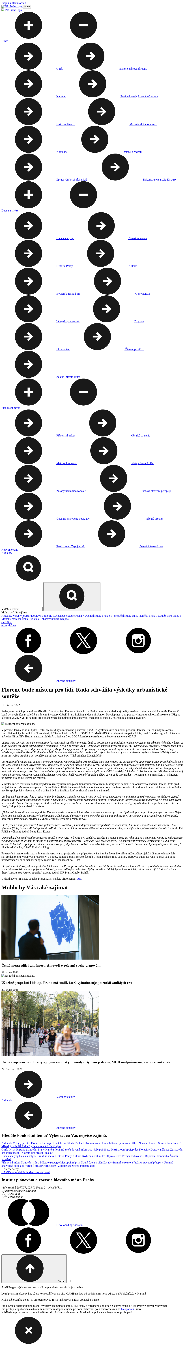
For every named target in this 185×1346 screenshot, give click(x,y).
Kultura (77, 1156)
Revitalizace (60, 615)
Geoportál (16, 1172)
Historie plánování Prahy (30, 1149)
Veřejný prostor (22, 615)
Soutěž (162, 615)
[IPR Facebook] (28, 653)
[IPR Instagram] (138, 653)
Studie (71, 615)
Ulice (135, 615)
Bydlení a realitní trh (41, 1146)
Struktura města (46, 1156)
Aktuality (7, 615)
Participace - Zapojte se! (57, 1165)
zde (79, 878)
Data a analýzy (10, 1156)
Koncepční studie (121, 615)
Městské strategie (50, 1162)
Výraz (5, 608)
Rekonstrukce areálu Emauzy (36, 1152)
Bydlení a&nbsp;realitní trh (44, 618)
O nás (5, 1149)
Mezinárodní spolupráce (125, 1149)
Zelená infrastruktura (83, 1165)
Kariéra (50, 1149)
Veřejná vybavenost (133, 1156)
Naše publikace (102, 1149)
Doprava (36, 615)
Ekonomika (162, 1156)
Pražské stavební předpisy (149, 1162)
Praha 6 (106, 615)
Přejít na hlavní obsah (13, 2)
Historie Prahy (63, 1156)
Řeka (25, 618)
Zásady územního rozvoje (118, 1162)
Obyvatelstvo (114, 1156)
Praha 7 (80, 615)
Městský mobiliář (11, 618)
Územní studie (93, 615)
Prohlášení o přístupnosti (36, 1172)
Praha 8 (177, 615)
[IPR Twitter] (83, 653)
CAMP (5, 1172)
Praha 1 (153, 615)
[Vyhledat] (28, 580)
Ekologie (47, 615)
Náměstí (144, 615)
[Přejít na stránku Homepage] (12, 6)
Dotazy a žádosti (160, 1149)
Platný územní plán (92, 1162)
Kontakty (144, 1149)
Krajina (64, 618)
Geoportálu (127, 1309)
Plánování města (11, 1162)
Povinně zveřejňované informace (74, 1149)
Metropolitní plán (70, 1162)
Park (170, 615)
